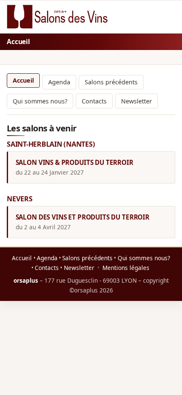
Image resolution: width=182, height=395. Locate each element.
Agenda (59, 82)
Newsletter (136, 101)
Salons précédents (111, 82)
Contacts (94, 101)
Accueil (23, 80)
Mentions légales (125, 268)
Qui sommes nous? (40, 101)
